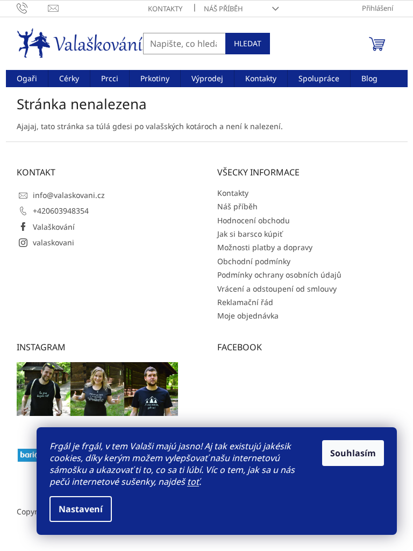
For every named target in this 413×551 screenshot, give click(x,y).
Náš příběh (223, 8)
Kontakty (165, 8)
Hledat (247, 43)
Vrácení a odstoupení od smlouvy (277, 289)
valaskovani (53, 242)
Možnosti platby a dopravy (264, 247)
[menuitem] (27, 78)
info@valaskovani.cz (69, 195)
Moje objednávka (248, 315)
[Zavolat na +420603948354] (32, 7)
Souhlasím (353, 453)
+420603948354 (61, 211)
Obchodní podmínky (253, 261)
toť (193, 482)
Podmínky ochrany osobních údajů (279, 275)
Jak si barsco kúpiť (249, 234)
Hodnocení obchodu (253, 220)
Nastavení (81, 509)
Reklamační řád (245, 302)
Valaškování (54, 227)
